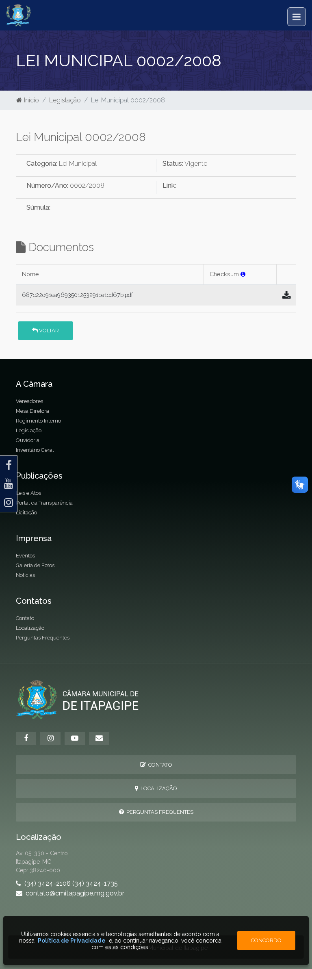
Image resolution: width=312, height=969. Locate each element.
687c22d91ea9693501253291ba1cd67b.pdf (77, 294)
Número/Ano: (47, 185)
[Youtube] (8, 484)
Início (30, 100)
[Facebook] (8, 465)
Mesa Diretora (32, 411)
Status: (172, 163)
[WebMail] (99, 738)
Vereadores (29, 401)
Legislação (65, 100)
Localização (30, 628)
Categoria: (41, 163)
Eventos (25, 556)
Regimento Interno (38, 421)
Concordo (266, 940)
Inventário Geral (35, 450)
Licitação (26, 512)
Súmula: (38, 207)
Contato (25, 618)
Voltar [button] (48, 330)
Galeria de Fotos (35, 565)
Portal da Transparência (44, 503)
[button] (242, 274)
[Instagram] (8, 502)
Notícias (25, 575)
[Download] (286, 295)
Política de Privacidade (72, 940)
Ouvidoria (27, 440)
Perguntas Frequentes (42, 638)
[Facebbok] (26, 738)
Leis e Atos (28, 493)
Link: (169, 185)
